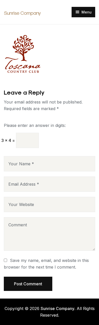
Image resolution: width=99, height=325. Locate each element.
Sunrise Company (22, 13)
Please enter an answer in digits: (35, 125)
